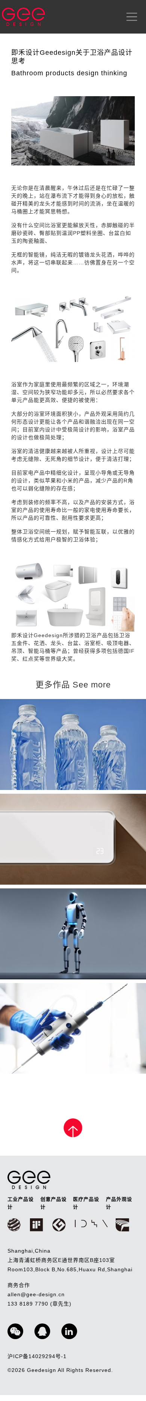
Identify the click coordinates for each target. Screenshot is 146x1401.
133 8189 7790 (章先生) (39, 1304)
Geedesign (42, 1370)
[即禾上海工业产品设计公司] (23, 17)
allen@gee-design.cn (36, 1294)
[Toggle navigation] (130, 17)
